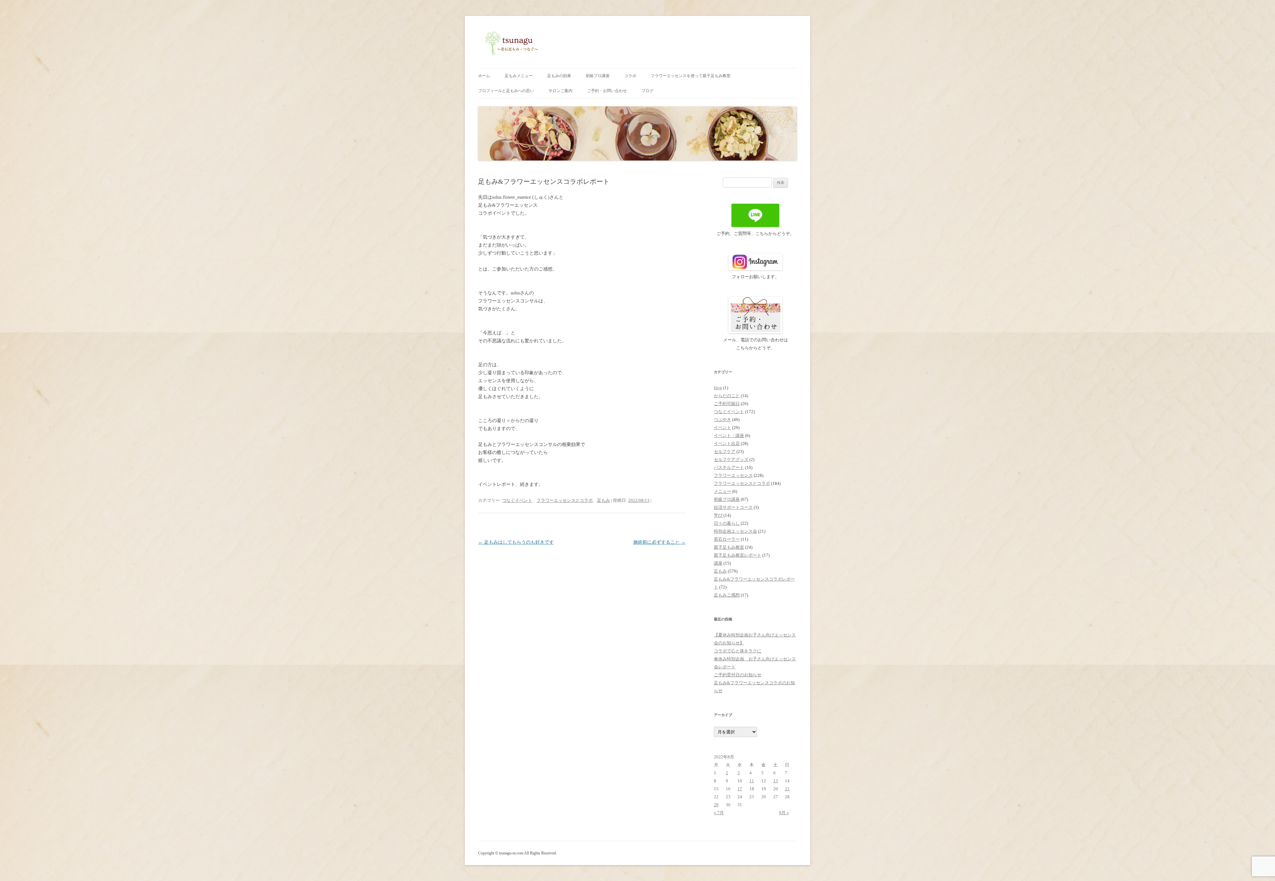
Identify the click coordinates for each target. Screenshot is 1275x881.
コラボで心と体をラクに (737, 650)
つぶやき (722, 419)
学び (718, 515)
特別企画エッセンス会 (735, 531)
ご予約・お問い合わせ (607, 90)
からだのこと (727, 395)
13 (775, 780)
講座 (718, 563)
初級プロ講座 (598, 75)
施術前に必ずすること (659, 542)
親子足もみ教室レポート (737, 555)
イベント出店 (727, 443)
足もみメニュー (519, 75)
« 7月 (719, 812)
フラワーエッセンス (733, 475)
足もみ (603, 500)
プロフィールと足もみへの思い (506, 90)
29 (716, 804)
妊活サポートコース (733, 507)
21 (787, 788)
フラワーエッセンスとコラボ (565, 500)
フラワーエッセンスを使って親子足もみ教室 (690, 75)
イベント (722, 427)
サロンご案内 (560, 90)
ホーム (484, 75)
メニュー (722, 491)
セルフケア (724, 451)
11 (751, 780)
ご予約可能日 (727, 403)
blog (718, 387)
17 (739, 788)
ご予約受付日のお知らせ (737, 674)
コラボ (630, 75)
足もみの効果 (559, 75)
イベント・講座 (729, 435)
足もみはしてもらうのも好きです (516, 542)
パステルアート (729, 467)
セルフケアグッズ (731, 459)
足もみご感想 (727, 595)
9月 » (784, 812)
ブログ (647, 90)
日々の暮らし (727, 523)
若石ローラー (727, 539)
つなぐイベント (517, 500)
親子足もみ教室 (729, 547)
